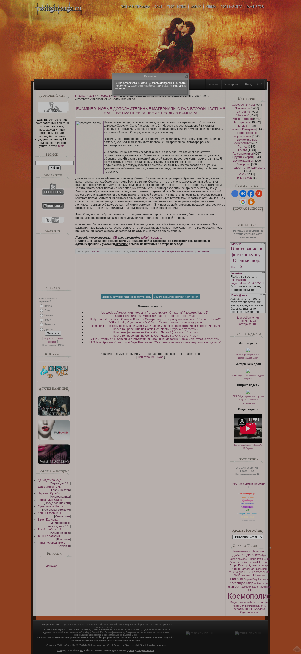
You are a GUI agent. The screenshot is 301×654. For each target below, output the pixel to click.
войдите (167, 85)
